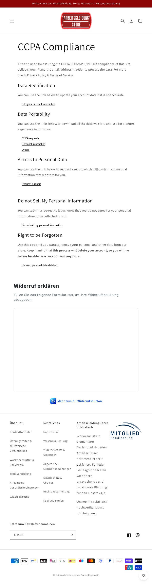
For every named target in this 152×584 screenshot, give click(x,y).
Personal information (33, 144)
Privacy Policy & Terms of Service (50, 75)
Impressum (50, 432)
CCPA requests (30, 138)
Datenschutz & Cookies (52, 480)
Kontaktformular (21, 432)
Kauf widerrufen (53, 500)
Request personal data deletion (39, 265)
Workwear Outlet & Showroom (22, 462)
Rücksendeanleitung (56, 491)
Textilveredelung (20, 473)
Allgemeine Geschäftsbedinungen (57, 466)
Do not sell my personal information (42, 225)
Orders (25, 149)
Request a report (31, 183)
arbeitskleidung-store (70, 575)
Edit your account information (38, 104)
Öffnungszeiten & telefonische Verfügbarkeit (21, 446)
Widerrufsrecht (19, 496)
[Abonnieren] (71, 535)
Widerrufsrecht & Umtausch (54, 452)
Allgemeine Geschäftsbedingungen (24, 485)
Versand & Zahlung (55, 441)
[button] (12, 20)
